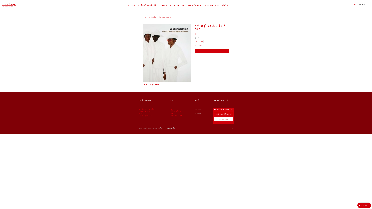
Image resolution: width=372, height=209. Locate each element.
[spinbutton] (199, 41)
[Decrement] (196, 41)
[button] (355, 5)
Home (145, 17)
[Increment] (202, 41)
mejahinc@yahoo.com (145, 115)
